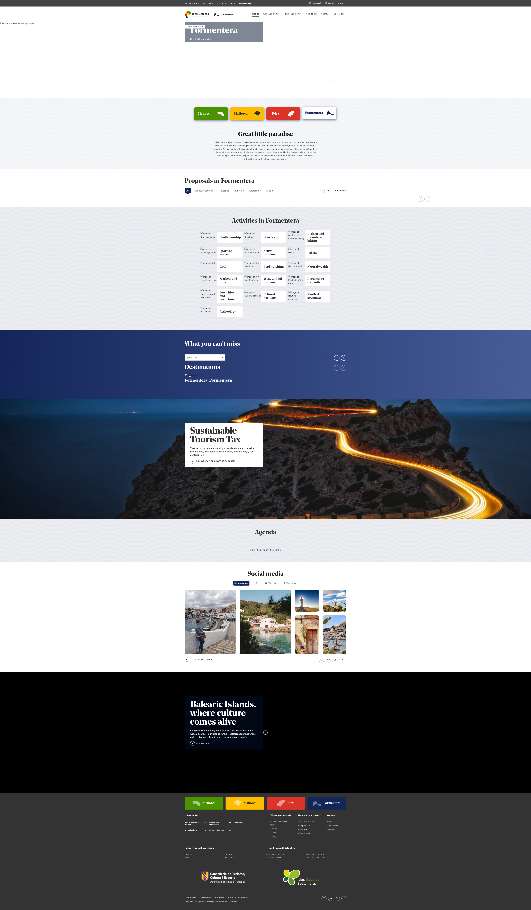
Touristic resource (204, 190)
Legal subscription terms (237, 897)
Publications (338, 13)
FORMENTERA (245, 3)
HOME (188, 27)
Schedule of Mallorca (275, 854)
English (341, 3)
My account (316, 3)
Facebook (291, 583)
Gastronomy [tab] (239, 822)
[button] (421, 199)
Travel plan (224, 190)
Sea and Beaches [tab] (216, 830)
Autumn (273, 828)
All (187, 190)
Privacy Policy (190, 897)
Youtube (272, 583)
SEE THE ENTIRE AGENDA (269, 550)
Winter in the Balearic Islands (279, 823)
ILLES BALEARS (192, 3)
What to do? (311, 13)
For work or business (307, 821)
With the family (304, 833)
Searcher (331, 830)
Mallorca (188, 854)
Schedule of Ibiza (273, 857)
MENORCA (221, 3)
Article (269, 190)
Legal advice (219, 897)
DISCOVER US (202, 743)
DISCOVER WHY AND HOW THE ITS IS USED (216, 461)
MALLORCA (208, 3)
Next (338, 81)
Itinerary (239, 190)
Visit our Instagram (202, 659)
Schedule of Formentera (316, 857)
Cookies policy (205, 897)
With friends (303, 829)
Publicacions (332, 825)
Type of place (191, 357)
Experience (255, 190)
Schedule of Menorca (315, 854)
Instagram (243, 583)
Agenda (324, 13)
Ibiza (187, 857)
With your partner (305, 825)
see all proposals (336, 191)
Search (331, 3)
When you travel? (271, 13)
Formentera (230, 857)
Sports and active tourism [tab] (192, 823)
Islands (255, 13)
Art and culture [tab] (191, 830)
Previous (331, 81)
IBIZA (232, 3)
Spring (273, 836)
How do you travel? (292, 13)
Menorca (228, 854)
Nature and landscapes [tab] (214, 823)
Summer (274, 832)
